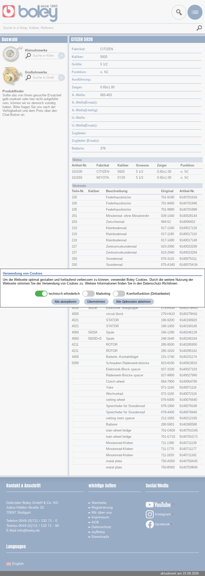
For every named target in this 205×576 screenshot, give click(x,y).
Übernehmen (96, 301)
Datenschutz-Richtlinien (160, 283)
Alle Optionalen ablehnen (133, 301)
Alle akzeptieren (65, 301)
